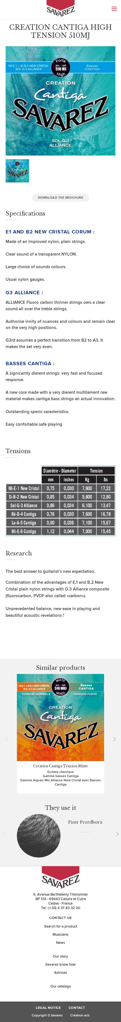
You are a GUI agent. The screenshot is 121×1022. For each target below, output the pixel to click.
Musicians (60, 934)
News (60, 942)
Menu (114, 8)
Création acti (79, 1015)
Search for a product (60, 926)
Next (112, 739)
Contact (77, 1008)
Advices (60, 972)
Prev (8, 739)
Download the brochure (60, 197)
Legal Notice (48, 1008)
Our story (60, 956)
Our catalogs (60, 986)
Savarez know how (60, 964)
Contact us (60, 918)
